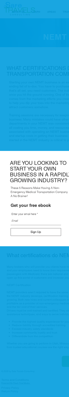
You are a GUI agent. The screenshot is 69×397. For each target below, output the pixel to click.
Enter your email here (24, 214)
